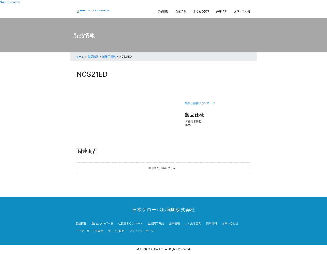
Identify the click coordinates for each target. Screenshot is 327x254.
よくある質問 (193, 223)
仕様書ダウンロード (130, 223)
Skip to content (10, 2)
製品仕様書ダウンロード (200, 103)
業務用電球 (109, 56)
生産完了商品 (156, 223)
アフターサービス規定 (89, 231)
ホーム (80, 56)
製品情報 (93, 56)
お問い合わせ (230, 223)
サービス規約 (116, 231)
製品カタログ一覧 (102, 223)
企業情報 (174, 223)
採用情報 (211, 223)
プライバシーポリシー (143, 231)
